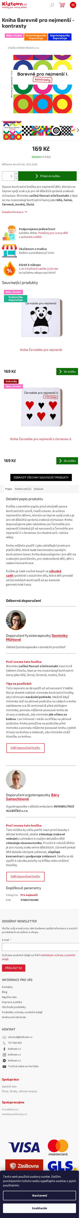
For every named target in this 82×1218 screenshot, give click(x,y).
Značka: (23, 48)
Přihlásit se (13, 968)
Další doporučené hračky (25, 748)
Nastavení (39, 1195)
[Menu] (73, 5)
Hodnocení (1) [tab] (23, 489)
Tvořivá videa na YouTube (23, 1066)
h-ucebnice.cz (10, 1109)
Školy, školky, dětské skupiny (19, 1091)
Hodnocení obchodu (14, 1017)
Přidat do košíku (50, 176)
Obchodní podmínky (14, 1007)
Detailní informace (12, 212)
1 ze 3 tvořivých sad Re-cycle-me (38, 269)
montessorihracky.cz (14, 1114)
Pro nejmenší (29, 895)
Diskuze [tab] (38, 489)
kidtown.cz (14, 1049)
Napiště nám (9, 1087)
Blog (4, 992)
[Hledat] (52, 5)
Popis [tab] (8, 489)
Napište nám (9, 997)
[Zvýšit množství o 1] (16, 173)
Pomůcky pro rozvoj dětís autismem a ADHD (43, 235)
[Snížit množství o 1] (16, 178)
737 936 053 (15, 1043)
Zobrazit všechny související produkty (41, 477)
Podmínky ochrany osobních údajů (22, 1012)
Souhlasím (39, 1208)
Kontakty (7, 987)
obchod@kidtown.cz (20, 1037)
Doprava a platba (12, 1002)
